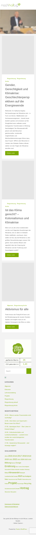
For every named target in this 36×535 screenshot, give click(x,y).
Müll (20, 476)
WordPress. (24, 529)
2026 (29, 459)
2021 (10, 459)
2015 (10, 456)
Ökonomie (7, 492)
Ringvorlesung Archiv (20, 305)
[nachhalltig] (10, 5)
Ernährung (10, 466)
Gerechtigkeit (25, 466)
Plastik (20, 479)
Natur (6, 479)
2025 (26, 459)
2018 (24, 456)
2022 (15, 459)
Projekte (7, 396)
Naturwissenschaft (13, 479)
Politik (6, 483)
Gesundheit (8, 469)
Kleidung (27, 469)
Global (13, 469)
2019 (29, 456)
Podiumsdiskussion (26, 479)
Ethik (17, 466)
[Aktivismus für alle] (18, 282)
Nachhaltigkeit (26, 476)
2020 (7, 459)
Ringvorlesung (11, 78)
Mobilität (16, 476)
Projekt (12, 483)
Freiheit (20, 466)
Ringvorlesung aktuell (11, 402)
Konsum (22, 472)
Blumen (13, 463)
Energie (18, 463)
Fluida (17, 529)
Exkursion (8, 389)
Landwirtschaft (9, 476)
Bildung (8, 463)
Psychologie (20, 483)
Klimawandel (14, 472)
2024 (22, 459)
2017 (19, 456)
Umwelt (17, 488)
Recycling (27, 483)
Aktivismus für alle (17, 309)
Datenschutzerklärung (11, 506)
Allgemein (10, 305)
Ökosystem (13, 492)
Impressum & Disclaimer (12, 504)
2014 (6, 456)
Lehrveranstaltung (10, 392)
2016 (15, 456)
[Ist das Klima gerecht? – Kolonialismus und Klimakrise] (18, 180)
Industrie (17, 469)
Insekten (22, 469)
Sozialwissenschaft (10, 488)
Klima (6, 472)
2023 (18, 459)
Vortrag (24, 488)
